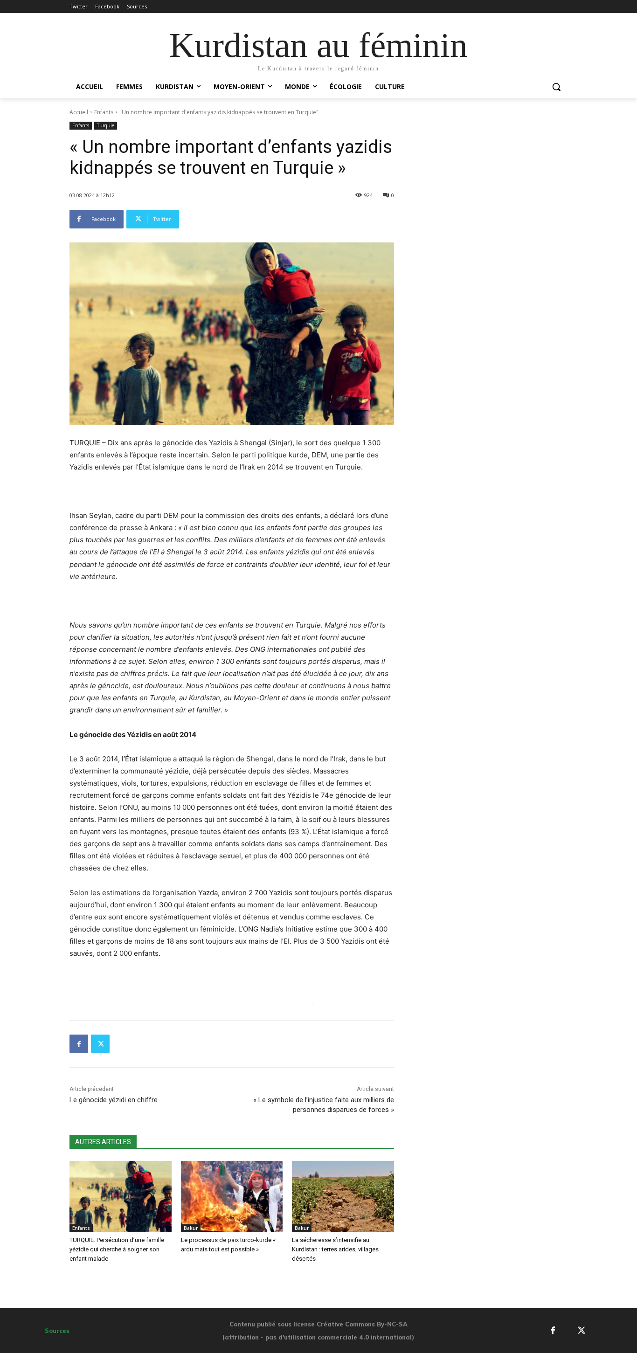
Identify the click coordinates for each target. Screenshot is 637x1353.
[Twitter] (100, 1044)
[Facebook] (78, 1044)
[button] (556, 87)
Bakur (191, 1228)
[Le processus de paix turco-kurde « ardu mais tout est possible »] (232, 1196)
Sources (57, 1330)
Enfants (103, 112)
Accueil (78, 112)
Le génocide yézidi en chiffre (113, 1100)
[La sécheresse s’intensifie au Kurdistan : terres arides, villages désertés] (343, 1196)
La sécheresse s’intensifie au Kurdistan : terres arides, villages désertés (335, 1249)
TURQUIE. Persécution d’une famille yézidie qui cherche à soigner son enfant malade (116, 1249)
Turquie (105, 125)
